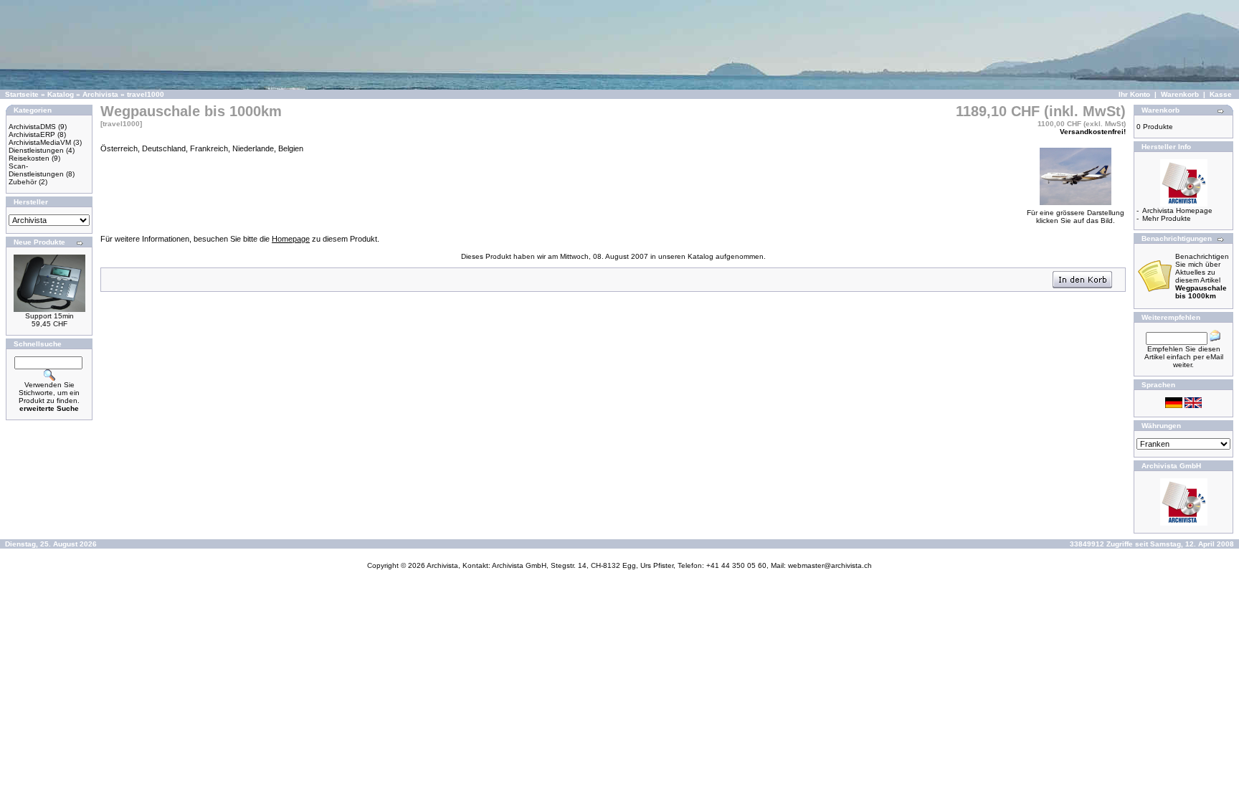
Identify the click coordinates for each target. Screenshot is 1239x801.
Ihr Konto (1134, 94)
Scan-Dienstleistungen (36, 170)
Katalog (60, 94)
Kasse (1221, 94)
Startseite (22, 94)
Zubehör (23, 182)
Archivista (100, 94)
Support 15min (49, 316)
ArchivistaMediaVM (40, 142)
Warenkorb (1180, 94)
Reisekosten (29, 158)
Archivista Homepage (1177, 210)
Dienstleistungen (36, 150)
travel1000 (145, 94)
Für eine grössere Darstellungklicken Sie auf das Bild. (1075, 216)
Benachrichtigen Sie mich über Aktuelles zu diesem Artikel (1202, 276)
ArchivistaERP (32, 134)
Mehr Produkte (1166, 218)
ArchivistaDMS (32, 127)
